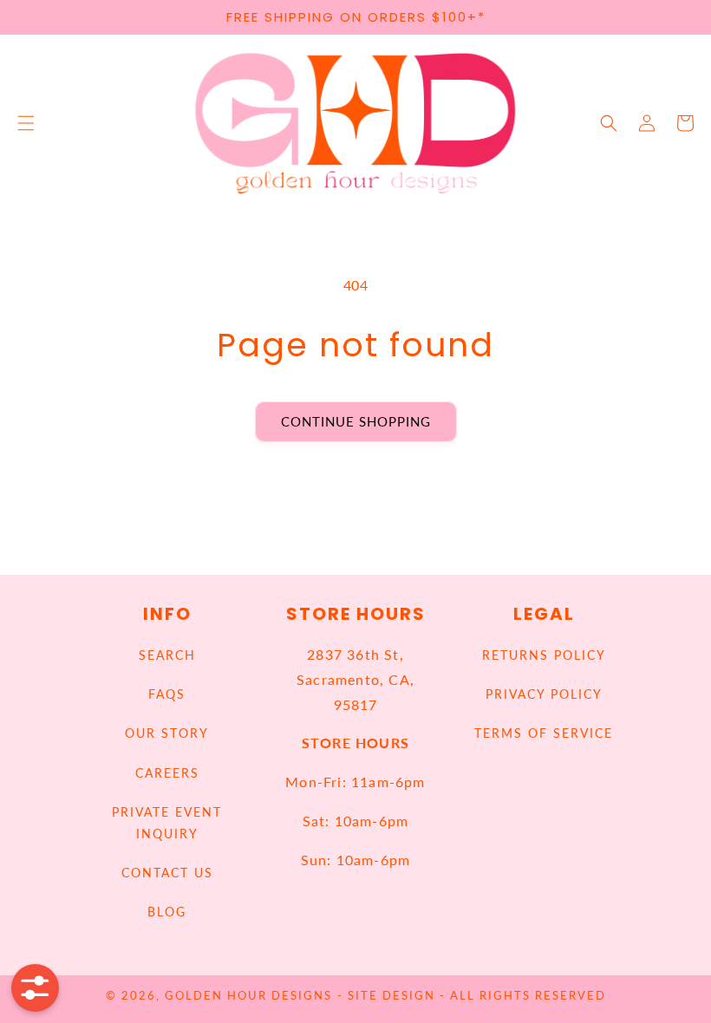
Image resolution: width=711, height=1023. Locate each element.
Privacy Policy (544, 694)
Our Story (167, 733)
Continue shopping (356, 421)
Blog (166, 911)
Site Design (391, 995)
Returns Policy (544, 655)
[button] (26, 123)
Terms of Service (543, 733)
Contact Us (167, 872)
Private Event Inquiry (167, 823)
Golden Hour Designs (248, 995)
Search (167, 655)
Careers (167, 773)
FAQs (167, 694)
